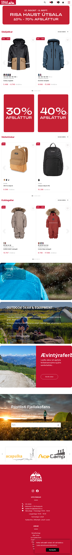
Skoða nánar (49, 376)
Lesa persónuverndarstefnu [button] (47, 545)
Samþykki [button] (52, 550)
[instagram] (34, 491)
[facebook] (38, 491)
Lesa (9, 275)
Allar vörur (36, 535)
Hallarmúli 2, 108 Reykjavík (34, 506)
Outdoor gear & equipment (19, 336)
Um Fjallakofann (36, 537)
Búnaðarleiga (36, 533)
